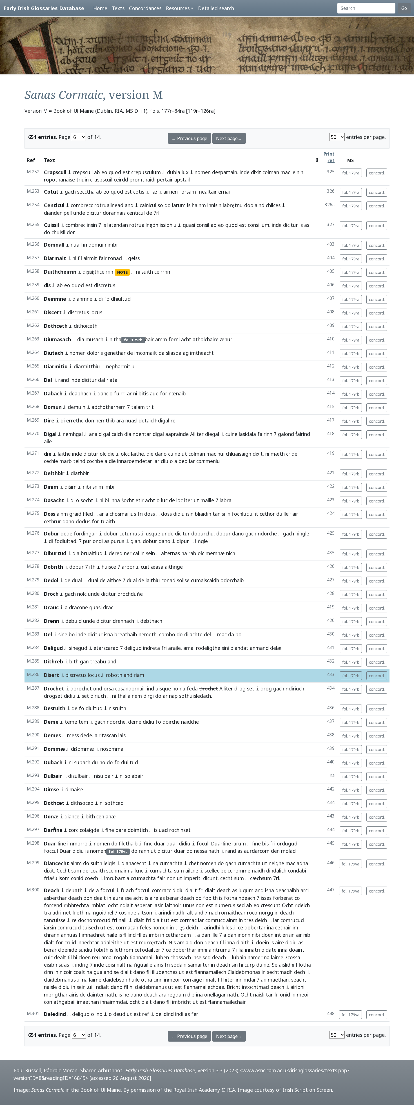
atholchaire (206, 339)
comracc (161, 890)
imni (202, 949)
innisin (214, 205)
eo (104, 172)
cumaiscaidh (205, 580)
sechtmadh (280, 972)
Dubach (53, 762)
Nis (172, 942)
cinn (48, 972)
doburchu (202, 533)
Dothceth (56, 325)
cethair (283, 927)
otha (146, 979)
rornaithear (232, 912)
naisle (50, 987)
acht (186, 339)
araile (174, 648)
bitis (143, 393)
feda (192, 688)
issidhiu (168, 225)
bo (72, 634)
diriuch (98, 695)
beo (183, 461)
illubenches (164, 972)
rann (144, 850)
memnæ (215, 553)
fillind (129, 934)
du (95, 762)
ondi (98, 541)
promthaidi (142, 179)
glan (135, 541)
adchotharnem (109, 407)
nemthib (105, 420)
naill (123, 920)
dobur (111, 533)
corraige (192, 979)
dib (191, 994)
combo (167, 634)
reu (96, 957)
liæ (153, 191)
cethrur (52, 521)
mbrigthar (56, 994)
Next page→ (229, 138)
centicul (136, 212)
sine (62, 634)
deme (134, 721)
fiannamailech (210, 972)
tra (47, 912)
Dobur (51, 533)
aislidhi (286, 964)
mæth (278, 453)
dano (161, 453)
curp (249, 964)
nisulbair (103, 775)
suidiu (85, 949)
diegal (212, 434)
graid (75, 513)
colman (270, 172)
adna (302, 863)
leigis (109, 863)
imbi (154, 934)
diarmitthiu (87, 366)
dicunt (210, 878)
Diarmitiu (56, 366)
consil (203, 225)
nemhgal (73, 434)
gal (106, 434)
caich (117, 434)
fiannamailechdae (204, 987)
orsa (109, 688)
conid (77, 878)
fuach (127, 890)
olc (103, 453)
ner (128, 553)
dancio (105, 393)
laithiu (153, 580)
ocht (113, 905)
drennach (123, 620)
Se (274, 964)
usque (153, 533)
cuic (48, 957)
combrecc (82, 205)
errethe (75, 420)
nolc (81, 593)
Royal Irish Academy (196, 1089)
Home (100, 8)
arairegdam (172, 994)
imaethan (88, 1001)
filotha (303, 964)
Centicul (54, 205)
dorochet (81, 688)
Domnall (54, 244)
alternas (170, 553)
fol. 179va (350, 864)
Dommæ (54, 748)
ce (240, 927)
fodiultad (65, 541)
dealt (100, 897)
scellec (211, 870)
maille (207, 500)
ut (184, 453)
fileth (78, 912)
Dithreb (53, 661)
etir (139, 500)
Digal (50, 434)
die (48, 453)
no (175, 688)
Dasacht (54, 500)
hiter (228, 979)
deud (119, 1014)
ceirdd (121, 179)
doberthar (184, 949)
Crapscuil (55, 172)
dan (205, 934)
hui (220, 453)
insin (92, 225)
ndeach (247, 897)
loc (179, 500)
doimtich (138, 830)
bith (74, 661)
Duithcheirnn (60, 271)
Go (404, 8)
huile (134, 979)
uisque (163, 688)
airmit (90, 258)
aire (154, 897)
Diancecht (56, 863)
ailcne (137, 870)
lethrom (124, 949)
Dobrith (53, 566)
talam (138, 407)
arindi (164, 912)
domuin (97, 244)
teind (79, 461)
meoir (303, 994)
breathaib (125, 634)
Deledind (55, 1014)
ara (120, 420)
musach (94, 339)
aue (154, 393)
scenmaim (117, 870)
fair (103, 258)
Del (48, 634)
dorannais (114, 212)
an (263, 979)
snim (97, 486)
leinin (297, 172)
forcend (53, 905)
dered (116, 553)
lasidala (247, 434)
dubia (173, 172)
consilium (258, 225)
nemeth (148, 634)
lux (185, 172)
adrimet (61, 912)
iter (188, 500)
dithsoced (82, 803)
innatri (252, 949)
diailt (191, 890)
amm (161, 339)
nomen (203, 172)
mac (285, 172)
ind (150, 688)
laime (277, 957)
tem (83, 721)
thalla (123, 695)
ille (215, 934)
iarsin (50, 927)
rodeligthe (208, 648)
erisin (288, 934)
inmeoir (172, 979)
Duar (50, 843)
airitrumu (220, 949)
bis (265, 843)
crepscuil (83, 172)
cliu (164, 461)
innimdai (245, 979)
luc (164, 500)
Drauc (51, 607)
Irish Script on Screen (307, 1089)
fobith (210, 897)
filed (88, 513)
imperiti (193, 878)
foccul (51, 850)
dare (120, 830)
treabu (98, 661)
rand (63, 380)
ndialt (126, 905)
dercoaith (94, 870)
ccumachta (143, 878)
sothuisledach (195, 695)
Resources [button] (178, 8)
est (126, 172)
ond (97, 688)
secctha (86, 191)
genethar (115, 352)
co (297, 897)
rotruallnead (108, 205)
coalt (79, 972)
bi (107, 500)
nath (213, 850)
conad (168, 580)
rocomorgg (260, 912)
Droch (51, 593)
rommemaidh (249, 870)
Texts (118, 8)
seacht (298, 979)
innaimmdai (113, 1001)
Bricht (234, 987)
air (299, 934)
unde (79, 212)
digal (163, 420)
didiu (179, 513)
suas (64, 964)
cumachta (171, 863)
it (256, 513)
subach (82, 762)
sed (241, 905)
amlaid (185, 942)
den (275, 850)
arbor (128, 566)
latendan (117, 225)
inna (115, 500)
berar (172, 897)
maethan (278, 979)
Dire (49, 420)
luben (162, 957)
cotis (138, 191)
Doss (49, 513)
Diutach (53, 352)
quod (115, 172)
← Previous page (189, 138)
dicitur (93, 212)
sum (76, 870)
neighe (276, 863)
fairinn (264, 434)
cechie (51, 461)
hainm (199, 205)
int (278, 934)
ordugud (287, 843)
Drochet (54, 688)
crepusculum (146, 172)
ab (97, 172)
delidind (164, 1014)
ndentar (142, 434)
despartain (224, 172)
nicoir (66, 972)
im (295, 927)
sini (225, 648)
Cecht (63, 870)
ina (270, 927)
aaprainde (177, 434)
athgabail (64, 1001)
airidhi (297, 987)
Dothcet (54, 803)
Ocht (287, 905)
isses (266, 897)
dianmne (82, 298)
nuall (76, 244)
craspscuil (101, 179)
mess (73, 735)
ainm (62, 513)
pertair (165, 179)
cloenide (67, 949)
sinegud (78, 648)
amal (189, 648)
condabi (297, 870)
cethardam (178, 934)
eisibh (50, 964)
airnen (170, 191)
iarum (179, 205)
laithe (64, 453)
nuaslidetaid (139, 420)
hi (75, 957)
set (250, 688)
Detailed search (216, 8)
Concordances (145, 8)
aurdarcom (257, 850)
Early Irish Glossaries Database (43, 8)
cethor (267, 513)
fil (80, 258)
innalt (209, 979)
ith (92, 566)
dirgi (148, 695)
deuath (74, 890)
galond (286, 434)
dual (77, 580)
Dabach (53, 393)
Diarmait (55, 258)
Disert (51, 675)
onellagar (215, 994)
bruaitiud (92, 553)
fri (140, 513)
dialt (210, 890)
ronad (115, 258)
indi (179, 1014)
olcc (125, 453)
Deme (51, 721)
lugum (246, 890)
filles (226, 927)
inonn (244, 934)
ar (129, 393)
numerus (225, 905)
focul (202, 843)
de (149, 212)
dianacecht (133, 863)
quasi (189, 225)
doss (149, 513)
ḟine (61, 843)
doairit (296, 949)
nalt (121, 964)
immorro (77, 843)
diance (71, 816)
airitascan (106, 735)
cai (136, 553)
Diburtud (55, 553)
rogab (121, 957)
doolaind (254, 205)
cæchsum (261, 878)
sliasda (173, 352)
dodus (83, 521)
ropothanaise (59, 179)
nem (137, 695)
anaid (95, 434)
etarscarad (106, 648)
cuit (145, 566)
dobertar (255, 927)
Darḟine (53, 830)
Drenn (51, 620)
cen (100, 816)
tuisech (90, 927)
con (48, 1001)
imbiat (97, 905)
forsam (187, 191)
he (126, 994)
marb (65, 461)
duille (282, 513)
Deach (51, 890)
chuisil (58, 232)
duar (159, 843)
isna (108, 634)
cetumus (129, 533)
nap (173, 695)
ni (74, 258)
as (306, 225)
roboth (114, 675)
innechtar (88, 942)
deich (261, 920)
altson (145, 912)
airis (158, 964)
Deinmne (55, 298)
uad (163, 830)
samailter (199, 964)
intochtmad (255, 987)
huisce (109, 566)
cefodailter (147, 949)
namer (255, 957)
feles (145, 927)
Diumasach (57, 339)
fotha (230, 897)
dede (66, 533)
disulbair (78, 775)
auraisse (122, 897)
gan (84, 661)
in (85, 244)
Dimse (51, 789)
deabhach (80, 393)
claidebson (115, 979)
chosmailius (123, 513)
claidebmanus (60, 979)
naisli (258, 994)
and (129, 205)
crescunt (271, 905)
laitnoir (173, 905)
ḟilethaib (128, 843)
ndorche (116, 721)
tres (248, 920)
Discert (53, 312)
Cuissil (51, 225)
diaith (243, 942)
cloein (262, 942)
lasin (158, 905)
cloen (267, 934)
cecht (226, 878)
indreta (151, 648)
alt (190, 912)
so (160, 205)
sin (235, 964)
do (167, 205)
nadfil (179, 912)
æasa (157, 566)
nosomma (111, 748)
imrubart (114, 878)
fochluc (240, 513)
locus (94, 675)
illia (240, 949)
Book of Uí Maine (100, 1089)
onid (285, 994)
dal (101, 380)
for (163, 393)
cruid (70, 942)
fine (109, 830)
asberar (143, 905)
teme (71, 721)
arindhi (212, 927)
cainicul (148, 205)
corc (73, 830)
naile (111, 934)
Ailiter (197, 434)
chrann (51, 934)
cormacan (127, 927)
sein (150, 553)
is (188, 205)
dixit (256, 172)
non (171, 878)
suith (147, 271)
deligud (133, 648)
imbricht (181, 1001)
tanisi (219, 513)
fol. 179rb (350, 353)
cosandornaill (130, 688)
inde (245, 172)
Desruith (54, 708)
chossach (180, 957)
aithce (114, 580)
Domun (53, 407)
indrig (81, 964)
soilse (183, 580)
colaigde (89, 830)
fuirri (120, 393)
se (116, 972)
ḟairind (302, 434)
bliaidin (203, 513)
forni (174, 339)
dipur (183, 541)
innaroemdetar (134, 461)
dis (47, 285)
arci (305, 890)
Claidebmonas (244, 972)
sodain (178, 964)
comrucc (215, 920)
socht (87, 500)
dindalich (276, 870)
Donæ (51, 816)
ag (186, 352)
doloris (95, 352)
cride (291, 453)
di (101, 298)
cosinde (127, 912)
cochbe (95, 461)
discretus (78, 312)
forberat (283, 897)
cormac (188, 920)
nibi (87, 486)
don (89, 420)
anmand (259, 648)
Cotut (51, 191)
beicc (226, 870)
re (74, 920)
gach (70, 191)
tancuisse (55, 920)
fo (107, 298)
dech (299, 972)
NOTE (122, 272)
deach (224, 890)
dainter (95, 994)
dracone (78, 607)
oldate (269, 949)
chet (194, 863)
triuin (82, 179)
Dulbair (53, 775)
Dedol (51, 580)
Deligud (53, 648)
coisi (110, 964)
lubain (239, 957)
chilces (273, 205)
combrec (75, 225)
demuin (76, 407)
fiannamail (141, 957)
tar (269, 994)
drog (240, 688)
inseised (201, 957)
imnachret (93, 934)
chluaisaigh (238, 453)
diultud (94, 708)
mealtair (207, 191)
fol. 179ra (350, 173)
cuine (231, 434)
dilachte (193, 634)
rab (192, 553)
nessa (200, 850)
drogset (53, 695)
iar (156, 461)
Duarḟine (221, 843)
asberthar (55, 897)
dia (80, 339)
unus (188, 905)
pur (87, 541)
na (184, 553)
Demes (52, 735)
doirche (171, 721)
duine (262, 964)
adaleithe (111, 942)
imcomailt (145, 352)
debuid (73, 620)
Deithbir (54, 473)
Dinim (51, 486)
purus (117, 541)
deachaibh (287, 890)
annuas (69, 934)
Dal (48, 380)
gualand (103, 972)
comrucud (292, 920)
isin (189, 513)
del (207, 634)
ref (145, 1014)
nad (213, 912)
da (161, 352)
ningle (302, 533)
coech (91, 878)
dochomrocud (94, 920)
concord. (377, 173)
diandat (239, 648)
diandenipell (58, 212)
